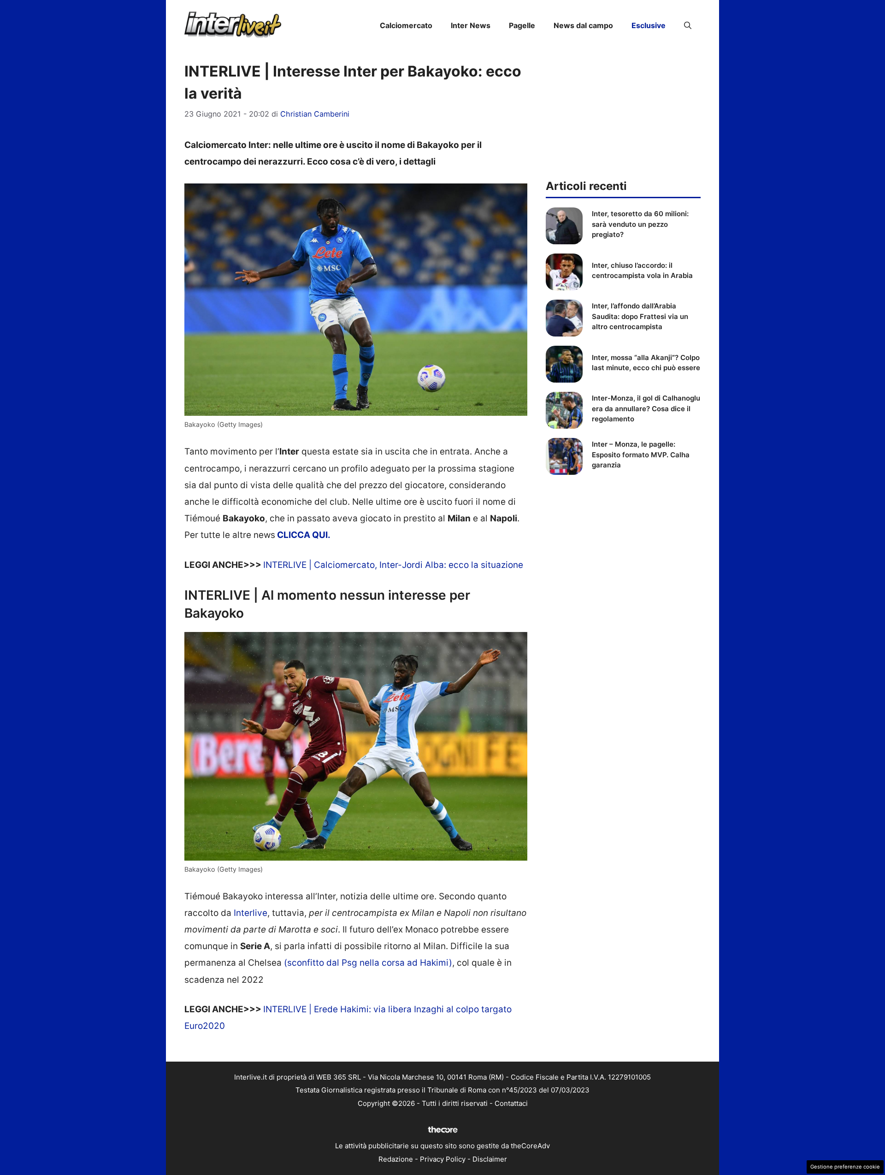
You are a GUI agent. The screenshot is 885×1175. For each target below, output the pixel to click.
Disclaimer (489, 1159)
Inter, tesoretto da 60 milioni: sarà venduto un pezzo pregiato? (640, 224)
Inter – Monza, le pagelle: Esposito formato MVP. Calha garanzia (641, 454)
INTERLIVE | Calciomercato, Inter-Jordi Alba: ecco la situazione (393, 565)
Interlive (250, 913)
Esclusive (648, 25)
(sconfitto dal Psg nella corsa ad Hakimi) (368, 962)
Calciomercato (406, 25)
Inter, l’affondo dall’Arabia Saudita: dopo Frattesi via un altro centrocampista (640, 316)
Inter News (470, 25)
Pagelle (522, 25)
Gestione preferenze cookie (845, 1166)
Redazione (395, 1159)
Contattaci (511, 1103)
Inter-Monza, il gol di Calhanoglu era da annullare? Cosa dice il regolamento (646, 408)
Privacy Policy (443, 1159)
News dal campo (583, 25)
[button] (688, 25)
